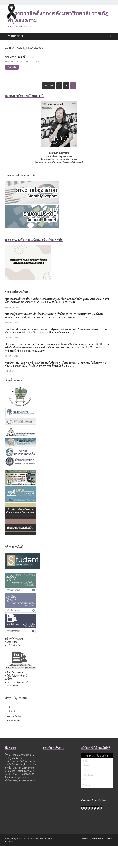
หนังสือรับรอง (11, 642)
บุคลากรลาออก (11, 685)
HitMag (109, 838)
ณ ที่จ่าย (8, 678)
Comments (14, 715)
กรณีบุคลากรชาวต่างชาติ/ (16, 682)
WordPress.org (13, 720)
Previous (48, 85)
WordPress (96, 838)
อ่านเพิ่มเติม (12, 67)
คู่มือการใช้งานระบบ (14, 638)
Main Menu (17, 36)
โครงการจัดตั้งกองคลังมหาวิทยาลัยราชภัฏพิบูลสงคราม (58, 16)
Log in (10, 706)
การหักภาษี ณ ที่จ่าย (14, 645)
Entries (12, 711)
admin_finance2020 (31, 61)
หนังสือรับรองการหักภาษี (16, 675)
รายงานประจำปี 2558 (19, 57)
